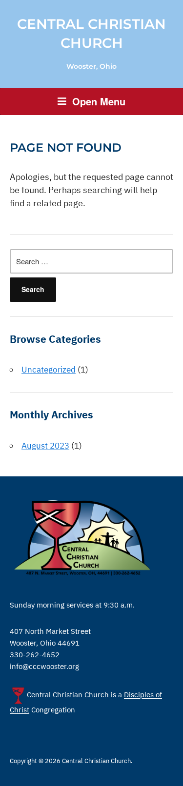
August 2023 (45, 445)
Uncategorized (48, 369)
